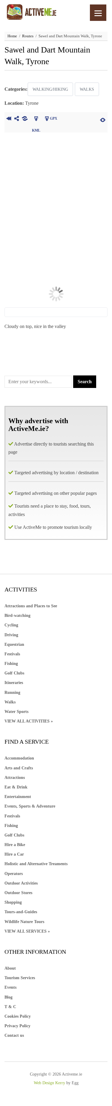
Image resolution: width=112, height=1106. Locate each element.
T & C (10, 1007)
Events (10, 987)
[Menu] (98, 12)
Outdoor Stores (18, 893)
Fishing (11, 663)
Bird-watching (17, 615)
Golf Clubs (14, 673)
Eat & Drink (15, 787)
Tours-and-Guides (20, 912)
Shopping (13, 902)
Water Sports (16, 711)
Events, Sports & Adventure (29, 806)
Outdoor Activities (21, 883)
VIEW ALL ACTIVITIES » (28, 721)
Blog (8, 997)
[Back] (8, 119)
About (10, 968)
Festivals (12, 654)
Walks (87, 89)
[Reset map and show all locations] (103, 119)
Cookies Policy (17, 1016)
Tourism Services (19, 978)
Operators (13, 873)
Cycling (11, 625)
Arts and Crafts (18, 768)
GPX (53, 118)
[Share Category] (25, 119)
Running (12, 692)
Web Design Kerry (49, 1083)
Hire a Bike (14, 844)
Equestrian (14, 644)
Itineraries (13, 682)
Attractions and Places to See (30, 606)
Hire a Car (14, 854)
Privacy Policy (17, 1026)
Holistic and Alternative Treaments (35, 864)
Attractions (14, 777)
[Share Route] (17, 119)
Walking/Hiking (50, 89)
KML (36, 119)
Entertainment (17, 796)
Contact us (14, 1035)
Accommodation (19, 758)
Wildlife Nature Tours (24, 921)
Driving (11, 635)
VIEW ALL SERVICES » (27, 931)
